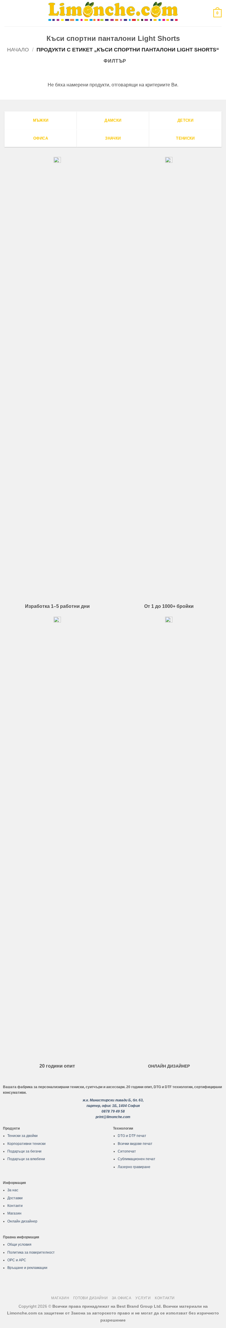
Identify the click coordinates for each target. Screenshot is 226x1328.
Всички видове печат (135, 1144)
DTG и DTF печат (132, 1136)
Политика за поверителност (31, 1252)
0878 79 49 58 (113, 1111)
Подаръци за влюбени (26, 1159)
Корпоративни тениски (26, 1144)
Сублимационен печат (136, 1159)
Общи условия (19, 1244)
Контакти (15, 1206)
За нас (12, 1190)
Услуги (143, 1298)
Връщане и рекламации (27, 1268)
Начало (18, 49)
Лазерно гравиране (134, 1167)
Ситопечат (127, 1151)
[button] (7, 13)
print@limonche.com (113, 1117)
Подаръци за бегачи (24, 1151)
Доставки (15, 1198)
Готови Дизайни (90, 1298)
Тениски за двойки (22, 1136)
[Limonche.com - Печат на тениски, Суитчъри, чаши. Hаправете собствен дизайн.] (113, 13)
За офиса (122, 1298)
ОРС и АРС (16, 1260)
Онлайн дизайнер (22, 1221)
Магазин (14, 1213)
